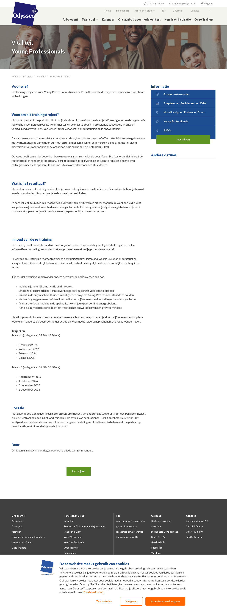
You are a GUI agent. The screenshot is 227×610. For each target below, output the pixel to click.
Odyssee (177, 10)
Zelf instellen (104, 601)
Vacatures (156, 553)
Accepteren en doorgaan (165, 601)
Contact (194, 10)
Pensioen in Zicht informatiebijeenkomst (84, 526)
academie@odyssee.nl (183, 3)
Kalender (108, 19)
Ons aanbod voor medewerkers (139, 19)
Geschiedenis (158, 542)
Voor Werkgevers (73, 537)
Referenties (70, 553)
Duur (16, 445)
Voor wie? (20, 86)
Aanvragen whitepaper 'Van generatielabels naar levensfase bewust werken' (130, 526)
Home (108, 10)
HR (162, 10)
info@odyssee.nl (194, 537)
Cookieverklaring (93, 592)
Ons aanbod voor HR (127, 537)
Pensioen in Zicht (144, 10)
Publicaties (156, 547)
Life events (122, 10)
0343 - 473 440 (155, 3)
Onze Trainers (204, 19)
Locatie (18, 408)
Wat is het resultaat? (29, 183)
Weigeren (131, 601)
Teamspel (89, 19)
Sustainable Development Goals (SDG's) (164, 534)
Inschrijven (78, 471)
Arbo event (70, 19)
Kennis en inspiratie (177, 19)
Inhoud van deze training (32, 239)
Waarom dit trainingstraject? (35, 114)
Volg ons (208, 3)
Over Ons (156, 526)
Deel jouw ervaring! (161, 521)
